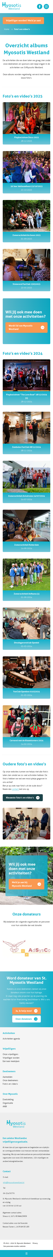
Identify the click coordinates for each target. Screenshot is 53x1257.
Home (6, 29)
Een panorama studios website (14, 1246)
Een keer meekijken (11, 1061)
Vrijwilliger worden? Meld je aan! (23, 20)
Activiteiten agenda (11, 1039)
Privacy (35, 1243)
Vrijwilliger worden (11, 1058)
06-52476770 (9, 1193)
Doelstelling (8, 1099)
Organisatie (8, 1103)
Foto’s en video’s (10, 1084)
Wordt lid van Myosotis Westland (20, 327)
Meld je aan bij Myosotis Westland (22, 884)
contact (15, 789)
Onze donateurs (23, 1019)
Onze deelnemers (10, 1080)
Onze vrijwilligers (10, 1054)
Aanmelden (7, 1077)
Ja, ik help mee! (23, 1011)
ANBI (5, 1106)
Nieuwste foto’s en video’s (20, 797)
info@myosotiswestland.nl (13, 1182)
